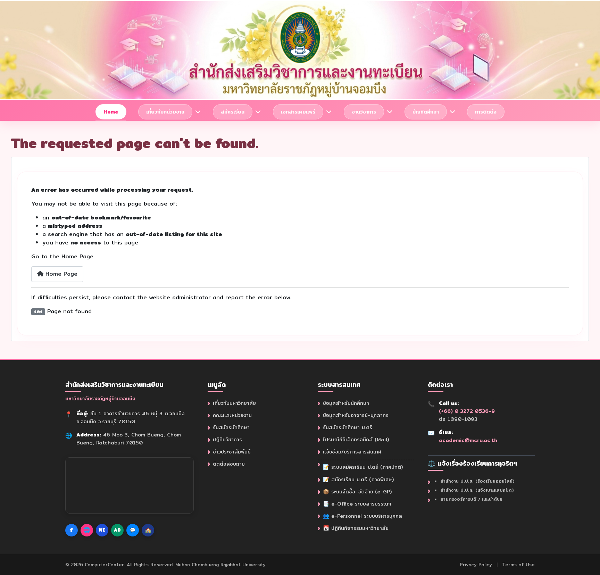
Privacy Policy (476, 564)
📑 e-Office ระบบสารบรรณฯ (357, 504)
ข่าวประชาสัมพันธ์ (231, 452)
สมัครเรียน (232, 112)
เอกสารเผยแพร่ (298, 112)
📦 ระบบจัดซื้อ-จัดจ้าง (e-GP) (357, 491)
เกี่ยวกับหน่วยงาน (165, 112)
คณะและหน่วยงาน (232, 415)
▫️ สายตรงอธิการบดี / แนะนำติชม (467, 499)
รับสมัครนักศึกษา (231, 427)
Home (110, 112)
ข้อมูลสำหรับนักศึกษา (346, 403)
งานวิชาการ (364, 112)
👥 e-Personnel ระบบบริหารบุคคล (362, 516)
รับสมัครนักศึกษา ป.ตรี (347, 427)
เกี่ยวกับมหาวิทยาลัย (234, 403)
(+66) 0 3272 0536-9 (467, 411)
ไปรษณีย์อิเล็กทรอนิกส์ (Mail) (356, 439)
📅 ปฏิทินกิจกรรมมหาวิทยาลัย (356, 528)
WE (102, 529)
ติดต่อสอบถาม (229, 464)
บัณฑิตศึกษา (425, 112)
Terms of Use (518, 564)
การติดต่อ (486, 112)
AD (117, 529)
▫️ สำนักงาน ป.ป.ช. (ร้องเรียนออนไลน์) (474, 481)
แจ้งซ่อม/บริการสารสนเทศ (352, 452)
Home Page (60, 273)
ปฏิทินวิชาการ (227, 439)
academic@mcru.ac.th (468, 440)
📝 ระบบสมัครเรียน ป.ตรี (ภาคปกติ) (363, 467)
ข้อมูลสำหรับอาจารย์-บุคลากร (356, 415)
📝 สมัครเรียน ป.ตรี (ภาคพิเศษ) (358, 479)
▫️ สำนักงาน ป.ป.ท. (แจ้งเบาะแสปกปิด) (473, 490)
